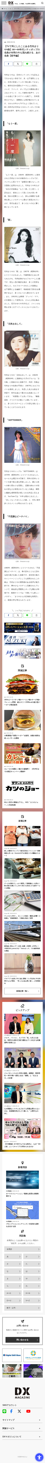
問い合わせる (22, 1340)
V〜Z (28, 1300)
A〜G (9, 1293)
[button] (8, 64)
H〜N (28, 1293)
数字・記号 (11, 1308)
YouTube (29, 1411)
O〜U (9, 1300)
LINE (5, 1411)
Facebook (13, 1411)
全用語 (9, 1249)
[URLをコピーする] (36, 64)
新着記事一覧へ (22, 991)
